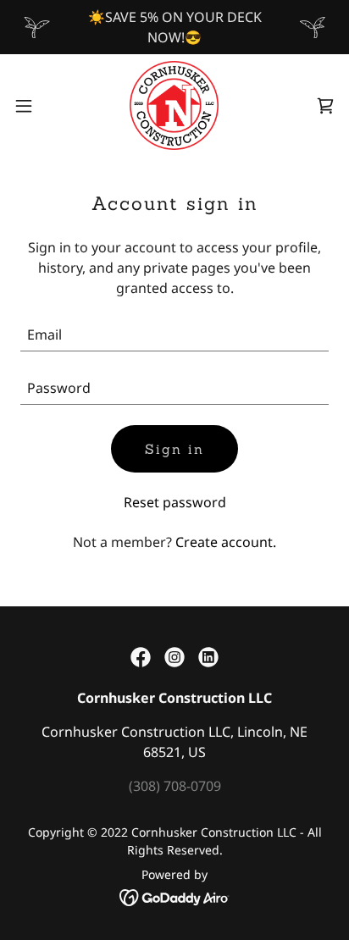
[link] (174, 105)
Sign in (174, 448)
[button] (32, 106)
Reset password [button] (175, 502)
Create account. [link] (225, 542)
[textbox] (174, 334)
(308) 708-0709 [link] (175, 786)
